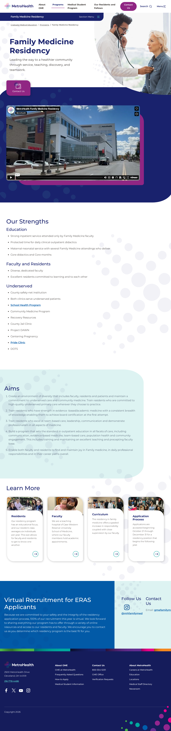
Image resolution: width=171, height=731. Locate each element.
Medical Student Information (69, 684)
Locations (134, 679)
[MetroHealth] (18, 6)
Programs (58, 4)
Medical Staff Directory (140, 684)
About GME (42, 6)
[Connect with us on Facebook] (6, 690)
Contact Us (128, 6)
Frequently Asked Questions (69, 674)
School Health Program (26, 305)
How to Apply (61, 679)
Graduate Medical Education (24, 25)
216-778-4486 (11, 681)
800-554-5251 (99, 670)
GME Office (98, 674)
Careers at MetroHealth (141, 670)
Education (134, 674)
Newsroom (134, 689)
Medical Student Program (77, 6)
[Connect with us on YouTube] (21, 690)
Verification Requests (102, 679)
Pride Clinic (18, 342)
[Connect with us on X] (14, 690)
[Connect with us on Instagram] (28, 690)
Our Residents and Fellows (104, 6)
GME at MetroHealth (65, 670)
